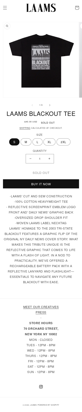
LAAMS (33, 405)
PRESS (41, 312)
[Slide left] (32, 105)
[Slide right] (49, 105)
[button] (5, 7)
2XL (63, 142)
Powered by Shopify (49, 405)
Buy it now (41, 184)
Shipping (25, 128)
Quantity (40, 151)
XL (49, 142)
